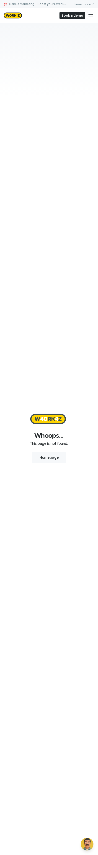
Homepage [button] (49, 457)
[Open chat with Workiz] (87, 844)
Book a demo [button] (72, 15)
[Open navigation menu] (90, 15)
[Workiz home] (13, 15)
